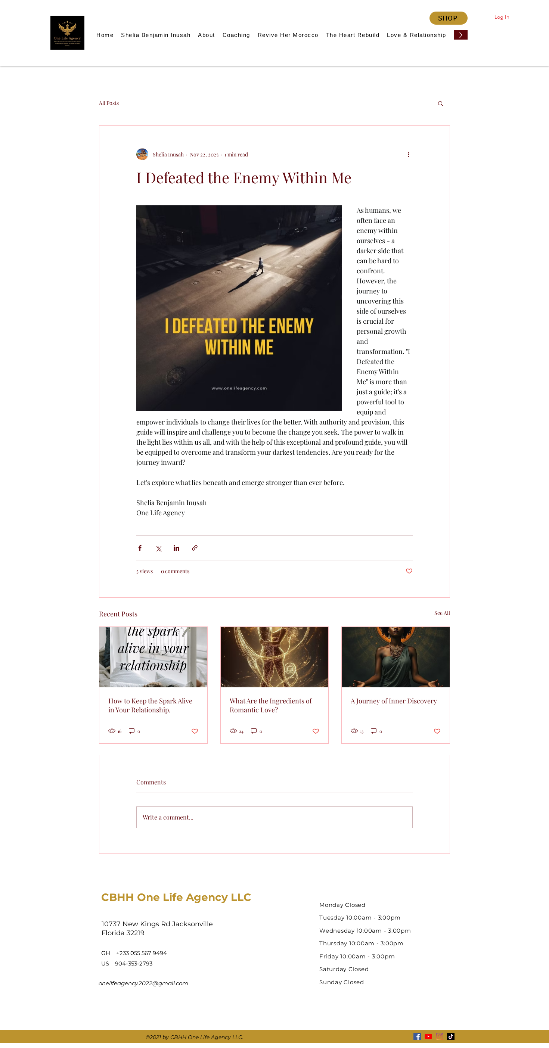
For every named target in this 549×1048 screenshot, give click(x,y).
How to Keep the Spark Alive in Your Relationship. (150, 705)
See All (442, 612)
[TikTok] (451, 1036)
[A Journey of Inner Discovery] (396, 657)
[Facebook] (417, 1036)
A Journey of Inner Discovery (394, 700)
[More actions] (408, 154)
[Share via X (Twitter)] (158, 547)
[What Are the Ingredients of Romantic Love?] (275, 657)
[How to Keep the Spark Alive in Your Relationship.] (153, 657)
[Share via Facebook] (139, 547)
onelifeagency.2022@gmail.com (143, 983)
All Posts (109, 102)
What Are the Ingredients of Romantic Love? (271, 705)
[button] (440, 103)
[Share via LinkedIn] (176, 547)
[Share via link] (194, 547)
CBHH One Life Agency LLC (176, 897)
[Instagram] (439, 1036)
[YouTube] (428, 1036)
